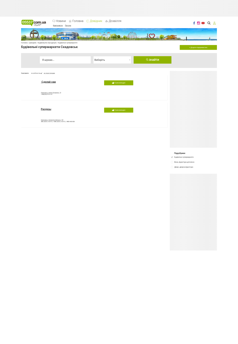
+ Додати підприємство (198, 47)
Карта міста (58, 26)
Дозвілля (115, 21)
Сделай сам (48, 81)
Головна (77, 21)
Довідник (96, 21)
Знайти (153, 59)
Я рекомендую (119, 83)
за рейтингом (35, 73)
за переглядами (49, 73)
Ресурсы (46, 109)
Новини (61, 21)
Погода (68, 26)
